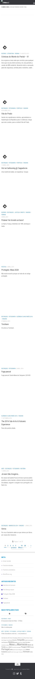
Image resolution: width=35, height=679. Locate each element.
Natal (10, 647)
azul (23, 638)
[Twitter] (17, 673)
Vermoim (26, 652)
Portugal (5, 649)
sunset (9, 652)
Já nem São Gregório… (10, 474)
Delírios (3, 53)
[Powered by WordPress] (12, 669)
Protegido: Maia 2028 (10, 270)
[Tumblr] (21, 673)
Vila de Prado (6, 113)
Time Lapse (16, 652)
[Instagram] (14, 673)
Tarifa (12, 652)
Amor (11, 638)
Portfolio (19, 108)
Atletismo (20, 638)
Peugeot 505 (25, 647)
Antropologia (15, 638)
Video (9, 618)
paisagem (19, 647)
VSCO (2, 654)
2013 (9, 638)
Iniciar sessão (7, 561)
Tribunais (21, 652)
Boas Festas (26, 638)
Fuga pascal (6, 371)
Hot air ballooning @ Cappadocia (14, 168)
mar (16, 645)
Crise (8, 640)
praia (11, 649)
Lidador (7, 645)
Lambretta (3, 645)
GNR (2, 642)
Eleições (14, 640)
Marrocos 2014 (13, 525)
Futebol (26, 640)
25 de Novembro (4, 638)
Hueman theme (25, 669)
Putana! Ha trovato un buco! (12, 220)
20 (25, 546)
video (31, 652)
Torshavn (5, 324)
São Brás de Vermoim (9, 585)
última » (20, 547)
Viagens (25, 108)
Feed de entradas (8, 565)
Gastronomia (30, 640)
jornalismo (20, 642)
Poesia (32, 647)
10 (21, 546)
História (22, 468)
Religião (20, 649)
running (23, 649)
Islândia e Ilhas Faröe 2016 (25, 316)
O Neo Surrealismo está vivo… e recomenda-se (14, 633)
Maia (11, 644)
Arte (2, 468)
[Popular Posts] (9, 614)
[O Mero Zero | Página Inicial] (6, 2)
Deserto (10, 640)
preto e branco (15, 649)
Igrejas (16, 642)
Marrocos (22, 644)
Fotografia (12, 108)
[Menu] (32, 2)
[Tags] (26, 614)
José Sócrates (26, 642)
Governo (5, 642)
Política (3, 267)
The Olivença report (8, 590)
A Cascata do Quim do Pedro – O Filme (11, 621)
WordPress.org (7, 574)
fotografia (20, 640)
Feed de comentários (9, 570)
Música (7, 647)
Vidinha (17, 53)
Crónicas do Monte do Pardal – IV (15, 56)
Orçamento (14, 647)
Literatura (10, 53)
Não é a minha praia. (6, 627)
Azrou (3, 529)
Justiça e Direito (20, 212)
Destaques (4, 108)
